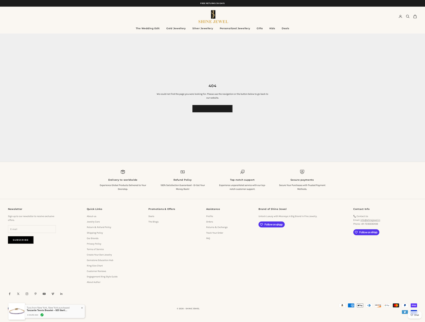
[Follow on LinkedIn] (61, 293)
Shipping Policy (95, 232)
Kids (272, 28)
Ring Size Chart (95, 265)
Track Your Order (214, 232)
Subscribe (21, 240)
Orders (209, 221)
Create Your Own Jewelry (99, 254)
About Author (93, 282)
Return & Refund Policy (99, 227)
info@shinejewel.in (370, 220)
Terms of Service (95, 249)
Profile (209, 216)
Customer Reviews (96, 271)
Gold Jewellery (176, 28)
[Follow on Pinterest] (35, 293)
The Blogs (153, 221)
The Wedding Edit (148, 28)
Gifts (260, 28)
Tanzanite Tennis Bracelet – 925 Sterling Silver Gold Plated (47, 309)
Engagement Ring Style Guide (102, 276)
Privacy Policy (94, 243)
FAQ (208, 238)
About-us (91, 216)
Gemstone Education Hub (100, 260)
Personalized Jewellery (235, 28)
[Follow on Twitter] (18, 293)
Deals (285, 28)
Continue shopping (212, 108)
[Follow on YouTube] (44, 293)
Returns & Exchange (217, 227)
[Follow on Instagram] (27, 293)
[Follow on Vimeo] (52, 293)
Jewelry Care (93, 221)
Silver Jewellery (202, 28)
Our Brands (92, 238)
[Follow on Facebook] (9, 293)
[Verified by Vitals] (42, 313)
